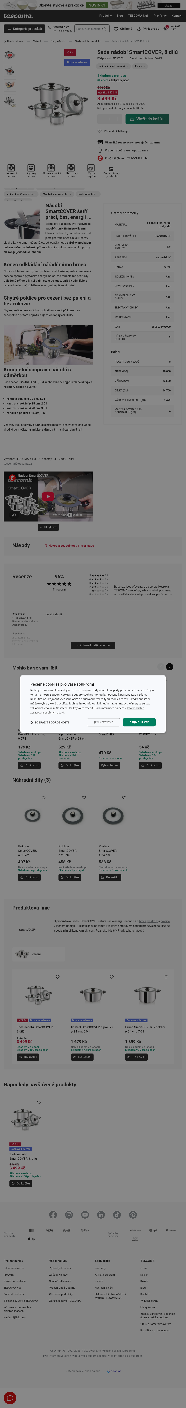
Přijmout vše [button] (139, 722)
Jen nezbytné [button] (103, 722)
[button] (49, 722)
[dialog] (93, 704)
